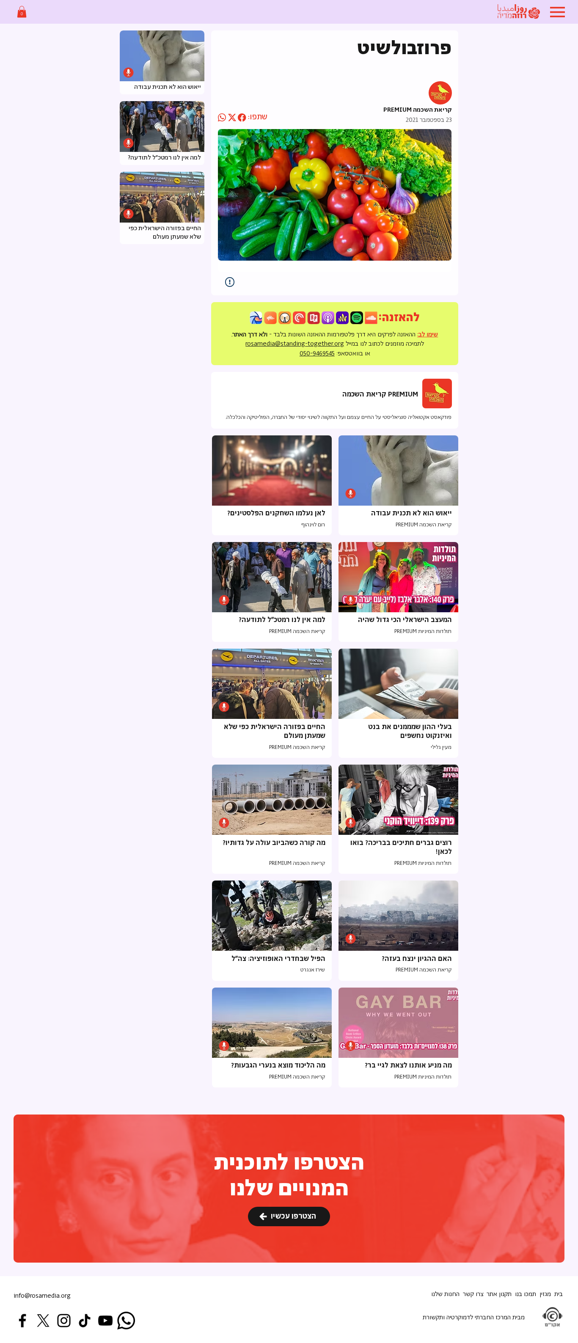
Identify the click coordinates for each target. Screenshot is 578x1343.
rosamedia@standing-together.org (294, 343)
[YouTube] (105, 1320)
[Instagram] (64, 1320)
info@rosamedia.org (42, 1295)
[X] (43, 1320)
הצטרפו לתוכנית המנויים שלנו (289, 1176)
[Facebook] (22, 1320)
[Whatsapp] (126, 1320)
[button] (22, 11)
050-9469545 (317, 353)
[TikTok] (85, 1320)
